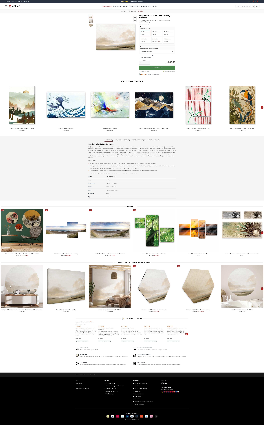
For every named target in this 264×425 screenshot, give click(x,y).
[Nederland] (168, 392)
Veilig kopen (83, 354)
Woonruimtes (18, 1)
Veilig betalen (141, 362)
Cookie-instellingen (140, 404)
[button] (115, 37)
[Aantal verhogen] (148, 62)
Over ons (79, 386)
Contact (79, 383)
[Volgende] (262, 107)
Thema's (8, 1)
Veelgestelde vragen (83, 388)
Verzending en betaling (141, 388)
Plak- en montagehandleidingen (115, 386)
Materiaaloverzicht (111, 388)
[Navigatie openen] (6, 6)
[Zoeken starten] (253, 6)
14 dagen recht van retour (145, 348)
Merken (12, 1)
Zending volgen (110, 394)
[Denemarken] (170, 392)
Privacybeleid (83, 375)
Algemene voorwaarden (141, 383)
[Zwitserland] (172, 392)
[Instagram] (162, 383)
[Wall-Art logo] (14, 6)
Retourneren (138, 391)
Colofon (77, 375)
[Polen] (178, 392)
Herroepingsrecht (91, 375)
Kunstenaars (26, 1)
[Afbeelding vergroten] (135, 20)
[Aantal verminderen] (140, 62)
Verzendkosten (84, 348)
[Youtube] (165, 383)
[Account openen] (249, 1)
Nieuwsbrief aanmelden (112, 391)
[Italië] (166, 392)
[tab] (109, 140)
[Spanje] (174, 392)
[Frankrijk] (164, 392)
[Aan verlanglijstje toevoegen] (135, 17)
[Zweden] (176, 392)
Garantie (137, 399)
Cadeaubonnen (110, 383)
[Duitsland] (162, 392)
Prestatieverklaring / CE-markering (144, 401)
